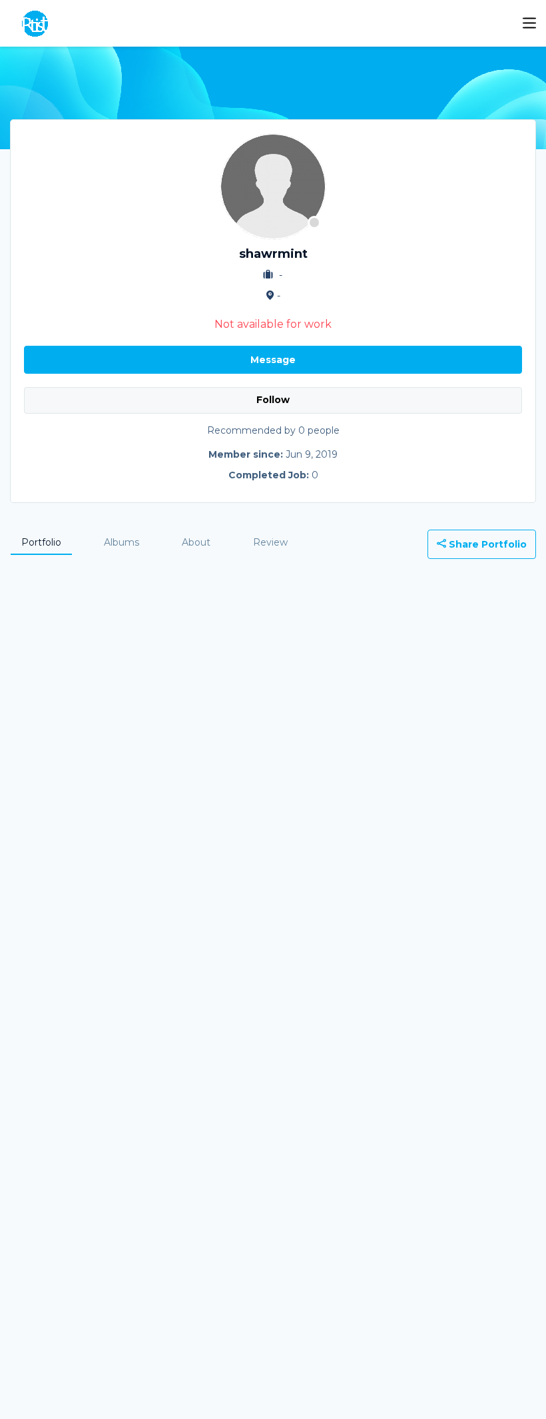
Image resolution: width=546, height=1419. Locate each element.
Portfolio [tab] (41, 542)
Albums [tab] (121, 542)
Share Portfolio (486, 544)
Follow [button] (273, 400)
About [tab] (196, 542)
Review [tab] (270, 542)
